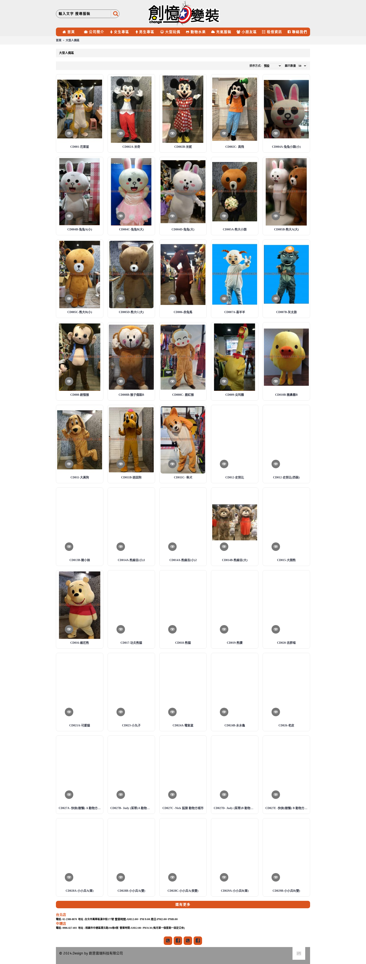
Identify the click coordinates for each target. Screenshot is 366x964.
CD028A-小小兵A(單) (80, 890)
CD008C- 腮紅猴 (183, 394)
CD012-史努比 (234, 477)
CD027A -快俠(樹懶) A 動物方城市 (80, 808)
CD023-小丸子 (131, 725)
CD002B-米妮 (183, 146)
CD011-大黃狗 (80, 477)
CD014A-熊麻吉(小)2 (183, 560)
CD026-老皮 (286, 725)
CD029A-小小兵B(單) (235, 890)
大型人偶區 (72, 40)
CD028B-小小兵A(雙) (131, 890)
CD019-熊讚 (235, 642)
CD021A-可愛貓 (79, 725)
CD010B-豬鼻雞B (286, 394)
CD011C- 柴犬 (183, 477)
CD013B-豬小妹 (79, 560)
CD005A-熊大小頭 (235, 229)
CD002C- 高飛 (234, 146)
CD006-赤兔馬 (183, 312)
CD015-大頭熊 (286, 560)
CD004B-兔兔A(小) (79, 229)
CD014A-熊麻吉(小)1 (131, 560)
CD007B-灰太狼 (286, 312)
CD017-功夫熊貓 (131, 642)
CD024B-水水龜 (235, 725)
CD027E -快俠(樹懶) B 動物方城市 (287, 808)
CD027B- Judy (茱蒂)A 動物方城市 (132, 808)
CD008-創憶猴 (79, 394)
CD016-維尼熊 (79, 642)
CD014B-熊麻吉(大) (235, 560)
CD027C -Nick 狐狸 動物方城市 (183, 808)
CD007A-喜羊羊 (234, 312)
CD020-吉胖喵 (286, 642)
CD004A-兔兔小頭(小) (286, 146)
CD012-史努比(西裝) (286, 477)
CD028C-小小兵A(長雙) (183, 890)
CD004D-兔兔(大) (183, 229)
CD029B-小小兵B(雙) (286, 890)
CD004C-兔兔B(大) (131, 229)
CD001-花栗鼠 (79, 146)
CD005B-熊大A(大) (286, 229)
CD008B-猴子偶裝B (131, 394)
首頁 (58, 40)
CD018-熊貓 (183, 642)
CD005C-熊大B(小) (79, 312)
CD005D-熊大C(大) (131, 312)
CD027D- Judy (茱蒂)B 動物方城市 (235, 808)
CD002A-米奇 (131, 146)
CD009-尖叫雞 (234, 394)
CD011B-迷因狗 (131, 477)
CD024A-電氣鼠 (183, 725)
